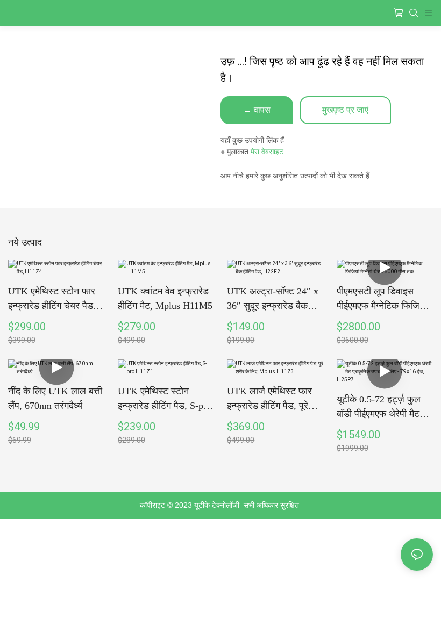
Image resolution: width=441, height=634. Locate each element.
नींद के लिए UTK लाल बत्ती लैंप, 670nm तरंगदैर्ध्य (55, 398)
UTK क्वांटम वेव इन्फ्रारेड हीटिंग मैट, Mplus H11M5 (165, 298)
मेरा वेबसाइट (267, 151)
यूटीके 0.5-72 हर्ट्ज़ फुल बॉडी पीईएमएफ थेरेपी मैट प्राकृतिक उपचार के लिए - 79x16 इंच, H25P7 (381, 407)
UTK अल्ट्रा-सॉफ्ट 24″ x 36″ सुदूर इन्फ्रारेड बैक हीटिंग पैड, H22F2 (272, 299)
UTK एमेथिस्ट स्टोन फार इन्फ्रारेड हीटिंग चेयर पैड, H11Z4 (52, 299)
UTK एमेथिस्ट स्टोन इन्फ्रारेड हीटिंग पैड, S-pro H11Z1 (164, 399)
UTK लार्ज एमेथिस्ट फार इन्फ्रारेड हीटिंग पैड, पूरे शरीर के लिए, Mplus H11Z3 (269, 399)
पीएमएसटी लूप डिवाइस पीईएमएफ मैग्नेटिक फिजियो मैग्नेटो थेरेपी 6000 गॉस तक (384, 299)
